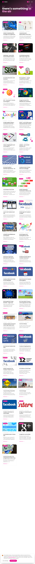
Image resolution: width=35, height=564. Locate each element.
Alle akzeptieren (13, 560)
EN (29, 1)
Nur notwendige (5, 560)
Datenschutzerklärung (12, 557)
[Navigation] (32, 2)
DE (27, 1)
